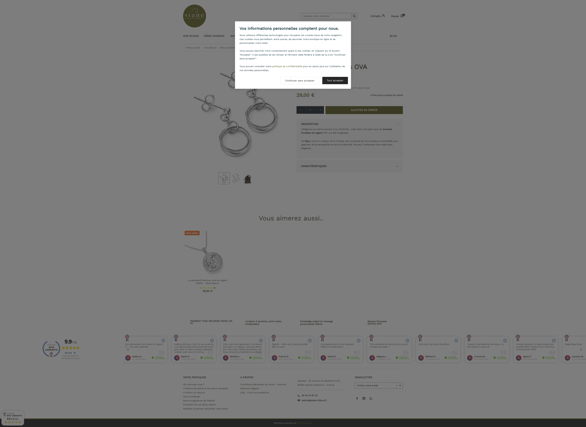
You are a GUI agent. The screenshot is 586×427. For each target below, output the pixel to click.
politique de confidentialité (287, 66)
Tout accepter (335, 80)
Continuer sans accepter (300, 80)
